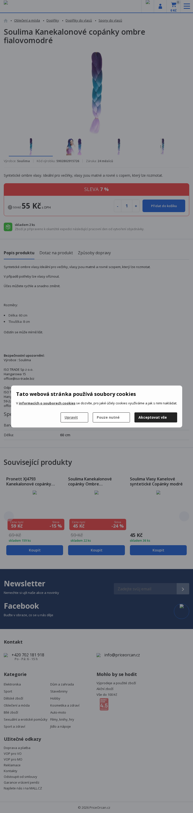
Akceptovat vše (152, 417)
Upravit (71, 417)
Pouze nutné (108, 417)
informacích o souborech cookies (47, 403)
